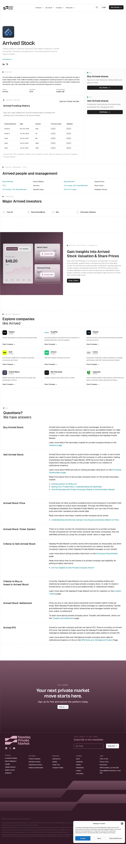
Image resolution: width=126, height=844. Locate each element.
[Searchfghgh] (97, 7)
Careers (78, 765)
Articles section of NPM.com (64, 484)
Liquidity (7, 764)
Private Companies (34, 759)
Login (104, 7)
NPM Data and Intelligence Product (97, 640)
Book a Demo (73, 281)
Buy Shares (104, 88)
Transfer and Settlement (63, 618)
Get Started (115, 7)
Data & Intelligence (10, 761)
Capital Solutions (10, 767)
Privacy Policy (104, 762)
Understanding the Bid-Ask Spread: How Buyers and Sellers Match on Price (85, 520)
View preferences (115, 838)
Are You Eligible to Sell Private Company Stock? (72, 567)
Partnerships (80, 768)
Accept (82, 838)
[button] (122, 824)
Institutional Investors (35, 765)
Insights (54, 762)
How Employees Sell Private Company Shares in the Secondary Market (83, 489)
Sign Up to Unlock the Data (69, 101)
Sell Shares (104, 112)
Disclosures (103, 765)
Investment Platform (11, 758)
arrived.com (6, 59)
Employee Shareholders (107, 553)
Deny (99, 838)
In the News (79, 773)
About (78, 759)
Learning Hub (56, 759)
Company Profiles (57, 768)
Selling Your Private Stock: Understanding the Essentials (76, 486)
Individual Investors (35, 762)
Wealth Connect (10, 770)
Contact (78, 770)
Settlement (8, 773)
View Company (7, 344)
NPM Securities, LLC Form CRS (109, 768)
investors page (55, 445)
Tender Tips (56, 765)
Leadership (79, 762)
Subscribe (111, 746)
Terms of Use (104, 759)
